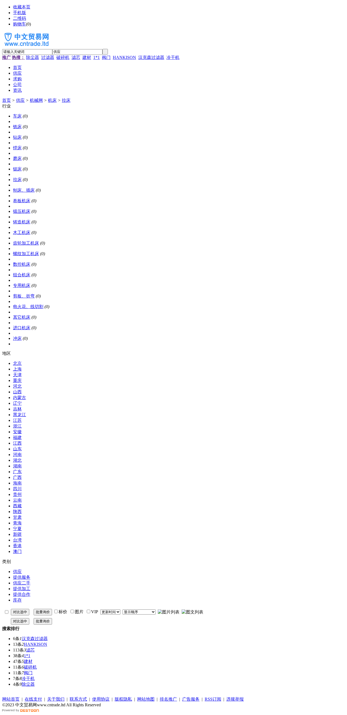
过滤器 (47, 57)
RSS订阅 (213, 699)
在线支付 (33, 699)
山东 (17, 449)
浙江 (17, 426)
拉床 (66, 100)
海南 (17, 483)
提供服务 (21, 577)
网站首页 (11, 699)
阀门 (106, 57)
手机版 (19, 12)
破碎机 (62, 57)
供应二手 (21, 583)
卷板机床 (21, 200)
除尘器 (32, 57)
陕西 (17, 511)
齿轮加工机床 (26, 243)
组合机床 (21, 275)
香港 (17, 545)
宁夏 (17, 528)
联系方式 (78, 699)
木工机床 (21, 232)
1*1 (96, 57)
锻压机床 (21, 211)
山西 (17, 392)
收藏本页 (21, 7)
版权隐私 (123, 699)
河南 (17, 454)
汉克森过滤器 (151, 57)
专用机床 (21, 285)
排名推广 (168, 699)
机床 (52, 100)
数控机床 (21, 264)
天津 (17, 374)
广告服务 (191, 699)
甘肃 (17, 517)
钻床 (17, 137)
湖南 (17, 466)
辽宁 (17, 403)
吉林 (17, 409)
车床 (17, 116)
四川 (17, 488)
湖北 (17, 460)
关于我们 (56, 699)
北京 (17, 363)
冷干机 (172, 57)
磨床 (17, 158)
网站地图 (146, 699)
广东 (17, 471)
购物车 (19, 24)
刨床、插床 (24, 190)
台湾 (17, 540)
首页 (6, 100)
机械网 (36, 100)
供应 (20, 100)
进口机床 (21, 327)
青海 (17, 523)
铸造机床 (21, 222)
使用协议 (101, 699)
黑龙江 (19, 414)
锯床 (17, 169)
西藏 (17, 506)
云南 (17, 500)
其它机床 (21, 317)
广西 (17, 477)
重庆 (17, 380)
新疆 (17, 534)
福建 (17, 437)
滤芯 (76, 57)
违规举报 (235, 699)
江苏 (17, 420)
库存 (17, 600)
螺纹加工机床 (26, 253)
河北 (17, 386)
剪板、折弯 (24, 296)
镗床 (17, 147)
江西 (17, 443)
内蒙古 (19, 397)
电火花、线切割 (28, 306)
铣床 (17, 126)
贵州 (17, 494)
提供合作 (21, 594)
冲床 (17, 338)
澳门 (17, 551)
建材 (86, 57)
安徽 (17, 431)
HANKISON (124, 57)
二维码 (19, 18)
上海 (17, 369)
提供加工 (21, 588)
